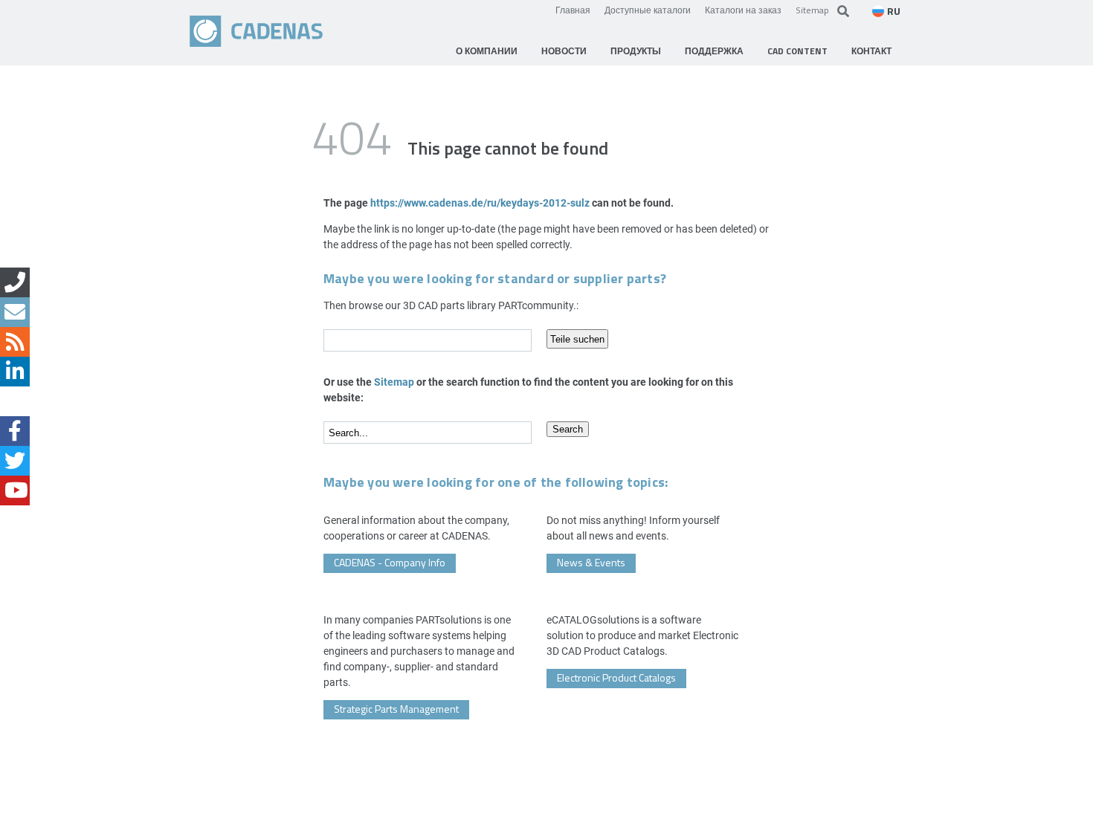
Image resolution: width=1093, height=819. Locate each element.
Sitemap (812, 10)
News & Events (591, 562)
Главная (572, 10)
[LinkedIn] (15, 371)
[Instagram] (15, 401)
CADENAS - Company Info (389, 562)
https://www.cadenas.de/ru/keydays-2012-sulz (480, 202)
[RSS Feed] (15, 342)
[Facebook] (15, 431)
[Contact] (15, 282)
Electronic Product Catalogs (616, 677)
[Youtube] (15, 490)
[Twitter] (15, 461)
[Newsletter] (15, 312)
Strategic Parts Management (396, 709)
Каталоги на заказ (743, 10)
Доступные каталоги (647, 10)
